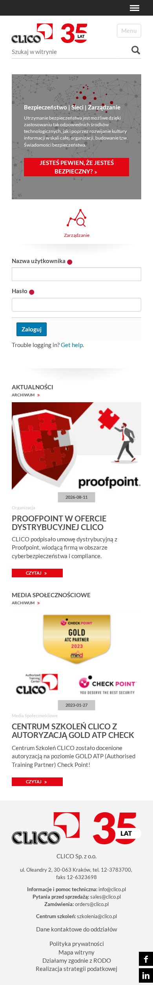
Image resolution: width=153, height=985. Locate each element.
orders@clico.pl (92, 904)
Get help (72, 344)
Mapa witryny (76, 952)
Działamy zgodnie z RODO (76, 960)
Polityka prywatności (76, 943)
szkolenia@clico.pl (97, 916)
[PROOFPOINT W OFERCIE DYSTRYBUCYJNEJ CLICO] (76, 448)
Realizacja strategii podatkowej (76, 968)
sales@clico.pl (105, 897)
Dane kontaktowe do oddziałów (76, 929)
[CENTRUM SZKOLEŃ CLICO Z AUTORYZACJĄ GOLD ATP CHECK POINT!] (76, 656)
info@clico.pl (112, 889)
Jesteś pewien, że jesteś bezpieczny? (77, 166)
